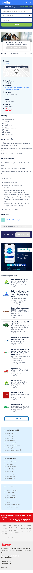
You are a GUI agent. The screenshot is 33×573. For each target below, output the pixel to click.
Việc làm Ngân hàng (9, 440)
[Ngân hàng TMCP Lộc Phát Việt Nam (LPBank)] (6, 311)
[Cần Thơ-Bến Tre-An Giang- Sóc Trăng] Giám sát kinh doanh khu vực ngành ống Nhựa (20, 293)
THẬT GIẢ (28, 531)
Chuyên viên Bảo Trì (17, 380)
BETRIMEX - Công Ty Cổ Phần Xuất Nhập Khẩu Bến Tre (19, 282)
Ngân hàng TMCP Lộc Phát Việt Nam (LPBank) (20, 313)
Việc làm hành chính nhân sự (12, 504)
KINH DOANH (10, 526)
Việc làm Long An (9, 471)
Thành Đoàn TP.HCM (6, 563)
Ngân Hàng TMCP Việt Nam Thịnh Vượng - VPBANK (20, 357)
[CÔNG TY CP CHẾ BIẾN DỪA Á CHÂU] (6, 371)
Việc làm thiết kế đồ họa (11, 507)
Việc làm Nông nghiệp (10, 443)
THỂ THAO (22, 525)
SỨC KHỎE (22, 531)
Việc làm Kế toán (8, 433)
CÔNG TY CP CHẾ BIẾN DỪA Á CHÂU (19, 371)
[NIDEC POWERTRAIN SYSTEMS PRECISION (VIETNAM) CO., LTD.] (6, 407)
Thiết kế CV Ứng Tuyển (13, 220)
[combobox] (16, 11)
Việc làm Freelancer (9, 497)
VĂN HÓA (16, 530)
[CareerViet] (22, 520)
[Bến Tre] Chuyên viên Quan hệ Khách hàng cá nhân (20, 309)
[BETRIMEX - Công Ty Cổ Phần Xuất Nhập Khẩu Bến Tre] (6, 282)
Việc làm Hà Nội (8, 464)
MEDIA (4, 525)
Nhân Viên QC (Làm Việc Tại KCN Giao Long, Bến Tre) (20, 338)
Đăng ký (22, 6)
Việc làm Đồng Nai (9, 469)
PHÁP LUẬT (4, 534)
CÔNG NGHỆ (10, 531)
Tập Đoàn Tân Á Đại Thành (18, 298)
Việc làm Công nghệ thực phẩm (13, 450)
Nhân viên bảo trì (16, 404)
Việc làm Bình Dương (10, 466)
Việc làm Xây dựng (9, 436)
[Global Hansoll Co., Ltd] (6, 340)
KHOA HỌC (22, 528)
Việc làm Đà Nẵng (9, 474)
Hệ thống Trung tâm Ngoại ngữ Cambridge (20, 395)
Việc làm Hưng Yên (9, 478)
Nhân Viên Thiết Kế (17, 392)
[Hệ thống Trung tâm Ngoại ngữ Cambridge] (6, 395)
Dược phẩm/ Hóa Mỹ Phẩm (12, 89)
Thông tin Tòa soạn (6, 561)
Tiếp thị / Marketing (10, 87)
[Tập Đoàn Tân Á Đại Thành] (6, 294)
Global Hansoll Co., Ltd (17, 341)
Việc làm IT (7, 500)
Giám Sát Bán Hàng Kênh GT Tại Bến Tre (20, 323)
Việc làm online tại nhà (10, 490)
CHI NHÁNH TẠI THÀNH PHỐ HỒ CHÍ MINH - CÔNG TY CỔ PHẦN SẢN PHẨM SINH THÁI (20, 327)
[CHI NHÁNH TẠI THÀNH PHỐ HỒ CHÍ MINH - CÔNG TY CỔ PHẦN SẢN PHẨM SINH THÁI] (6, 325)
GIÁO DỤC (28, 525)
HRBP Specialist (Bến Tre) (19, 279)
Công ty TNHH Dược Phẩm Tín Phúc (16, 44)
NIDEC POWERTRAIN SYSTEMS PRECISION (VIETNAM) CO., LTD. (20, 407)
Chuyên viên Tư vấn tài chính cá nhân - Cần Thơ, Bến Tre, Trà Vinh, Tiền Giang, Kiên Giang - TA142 (20, 352)
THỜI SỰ (4, 528)
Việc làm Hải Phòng (9, 476)
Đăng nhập (28, 6)
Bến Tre (7, 63)
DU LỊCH (10, 537)
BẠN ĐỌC (28, 528)
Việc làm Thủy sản (9, 448)
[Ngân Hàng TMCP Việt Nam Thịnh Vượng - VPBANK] (6, 352)
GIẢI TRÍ (17, 533)
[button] (27, 2)
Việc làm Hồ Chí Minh (10, 462)
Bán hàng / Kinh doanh (22, 87)
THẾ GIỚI (4, 531)
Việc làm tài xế (8, 502)
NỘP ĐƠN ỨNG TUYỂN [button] (16, 48)
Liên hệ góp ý (4, 567)
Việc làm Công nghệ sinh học (12, 445)
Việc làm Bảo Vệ (8, 438)
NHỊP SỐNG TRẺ (16, 526)
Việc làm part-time (9, 492)
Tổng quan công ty (14, 53)
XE (10, 534)
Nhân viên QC (15, 368)
